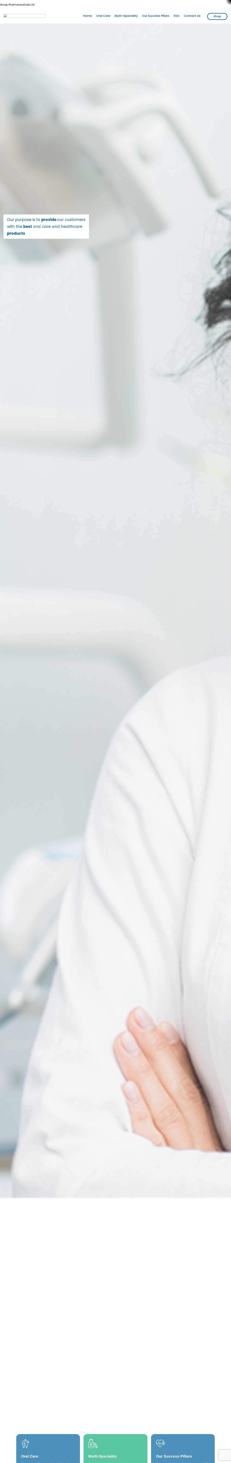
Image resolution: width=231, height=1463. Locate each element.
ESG (176, 16)
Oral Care (103, 16)
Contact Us (192, 16)
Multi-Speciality (126, 16)
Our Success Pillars (155, 16)
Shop (217, 16)
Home (87, 16)
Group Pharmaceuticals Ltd (17, 5)
